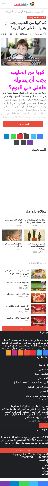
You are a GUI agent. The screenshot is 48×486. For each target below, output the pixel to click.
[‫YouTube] (27, 352)
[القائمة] (3, 5)
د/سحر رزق (39, 34)
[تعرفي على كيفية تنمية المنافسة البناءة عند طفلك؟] (34, 235)
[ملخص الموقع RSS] (8, 352)
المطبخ (44, 391)
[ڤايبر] (30, 142)
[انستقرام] (14, 352)
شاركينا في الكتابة (38, 386)
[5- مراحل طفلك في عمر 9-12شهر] (38, 286)
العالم (45, 473)
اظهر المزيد (24, 124)
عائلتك (44, 468)
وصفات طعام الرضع (36, 395)
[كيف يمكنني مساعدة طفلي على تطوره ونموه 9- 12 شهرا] (38, 274)
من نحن (43, 369)
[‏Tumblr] (26, 136)
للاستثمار (43, 378)
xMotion (43, 456)
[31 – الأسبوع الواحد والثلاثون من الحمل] (38, 309)
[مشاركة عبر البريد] (23, 142)
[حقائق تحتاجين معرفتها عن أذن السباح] (12, 235)
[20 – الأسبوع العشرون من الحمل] (38, 298)
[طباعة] (16, 142)
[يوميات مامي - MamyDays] (24, 4)
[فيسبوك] (40, 136)
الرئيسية (39, 11)
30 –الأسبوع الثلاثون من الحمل (17, 318)
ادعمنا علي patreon (24, 450)
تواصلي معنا (41, 373)
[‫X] (33, 136)
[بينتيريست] (20, 136)
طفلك (28, 11)
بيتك (45, 470)
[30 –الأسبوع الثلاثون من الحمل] (38, 321)
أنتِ (46, 462)
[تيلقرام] (6, 136)
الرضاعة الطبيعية (14, 11)
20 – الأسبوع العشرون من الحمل (16, 294)
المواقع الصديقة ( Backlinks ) (31, 382)
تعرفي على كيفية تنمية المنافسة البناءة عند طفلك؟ (36, 246)
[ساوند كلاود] (20, 352)
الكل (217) (24, 328)
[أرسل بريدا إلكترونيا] (33, 34)
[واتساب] (13, 136)
